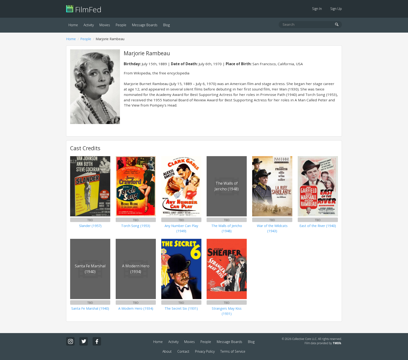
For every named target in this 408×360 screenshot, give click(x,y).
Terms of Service (232, 351)
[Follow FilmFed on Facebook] (97, 341)
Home (73, 25)
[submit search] (337, 24)
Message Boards (144, 25)
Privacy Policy (205, 351)
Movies (104, 25)
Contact (183, 351)
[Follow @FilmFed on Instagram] (70, 341)
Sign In (317, 8)
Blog (166, 25)
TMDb (337, 343)
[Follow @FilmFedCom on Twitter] (83, 341)
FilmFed (87, 9)
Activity (89, 25)
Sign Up (336, 8)
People (121, 25)
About (167, 351)
